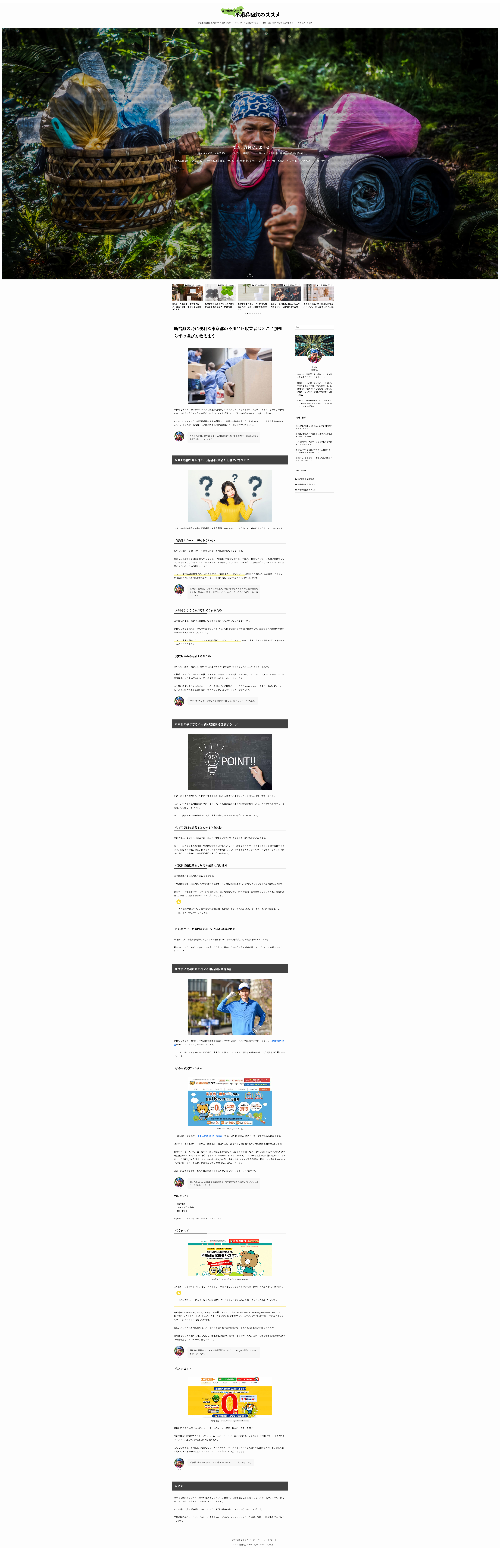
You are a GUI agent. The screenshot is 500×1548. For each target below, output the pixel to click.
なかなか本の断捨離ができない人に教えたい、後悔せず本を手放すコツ (313, 451)
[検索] (332, 1)
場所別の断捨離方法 (306, 479)
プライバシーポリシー (265, 1540)
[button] (250, 275)
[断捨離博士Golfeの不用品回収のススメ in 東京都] (250, 12)
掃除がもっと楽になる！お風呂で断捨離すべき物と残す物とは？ (314, 459)
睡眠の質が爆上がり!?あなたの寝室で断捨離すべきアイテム (314, 427)
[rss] (329, 1)
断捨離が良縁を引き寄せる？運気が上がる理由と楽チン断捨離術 (314, 435)
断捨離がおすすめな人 (307, 484)
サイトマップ (250, 1540)
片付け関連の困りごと (307, 489)
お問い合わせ (237, 1540)
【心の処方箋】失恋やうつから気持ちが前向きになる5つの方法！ (314, 443)
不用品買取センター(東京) (209, 1135)
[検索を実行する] (331, 327)
